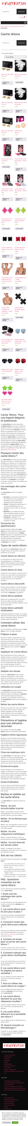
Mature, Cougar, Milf (10, 1069)
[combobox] (8, 11)
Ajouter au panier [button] (6, 83)
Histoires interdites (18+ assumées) (14, 1071)
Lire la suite (19, 82)
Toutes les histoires (9, 1055)
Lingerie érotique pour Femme (17, 26)
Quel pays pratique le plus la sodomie (15, 1088)
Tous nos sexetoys (9, 1105)
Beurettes (7, 1060)
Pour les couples (9, 1103)
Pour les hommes (9, 1101)
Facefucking (7, 1064)
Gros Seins (7, 1067)
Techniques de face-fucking (12, 1081)
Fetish (6, 1107)
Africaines (7, 1058)
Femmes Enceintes (9, 1066)
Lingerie (7, 26)
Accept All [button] (15, 1122)
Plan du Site (7, 1108)
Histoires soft (8, 1057)
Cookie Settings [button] (6, 1122)
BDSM (6, 1062)
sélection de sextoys (10, 449)
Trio (5, 1073)
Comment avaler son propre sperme (14, 1090)
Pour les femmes (9, 1098)
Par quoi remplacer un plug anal (13, 1086)
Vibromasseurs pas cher (11, 1099)
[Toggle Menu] (25, 22)
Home (2, 26)
